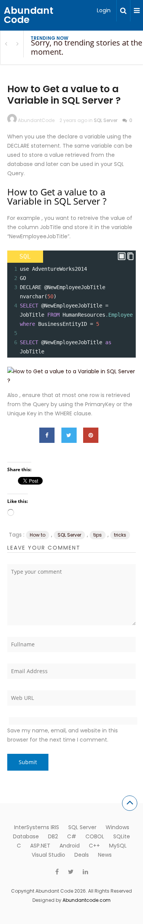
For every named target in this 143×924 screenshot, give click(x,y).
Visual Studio (48, 854)
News (105, 854)
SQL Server (105, 120)
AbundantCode (36, 120)
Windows (117, 827)
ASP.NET (40, 845)
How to (37, 535)
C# (71, 836)
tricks (120, 535)
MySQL (118, 845)
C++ (94, 845)
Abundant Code (28, 15)
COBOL (94, 836)
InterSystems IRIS (36, 827)
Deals (81, 854)
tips (97, 535)
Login (104, 10)
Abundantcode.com (87, 900)
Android (69, 845)
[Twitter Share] (69, 435)
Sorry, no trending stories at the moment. (86, 47)
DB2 (53, 836)
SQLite (121, 836)
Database (26, 836)
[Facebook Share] (47, 435)
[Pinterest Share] (90, 435)
